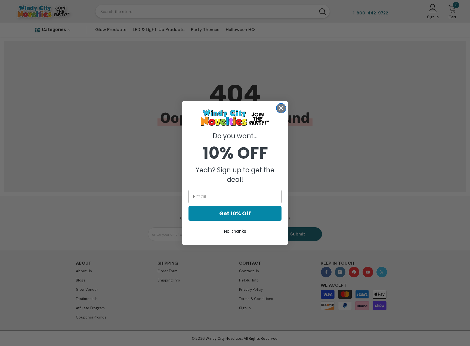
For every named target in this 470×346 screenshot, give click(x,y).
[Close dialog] (281, 108)
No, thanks (235, 231)
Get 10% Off (235, 213)
